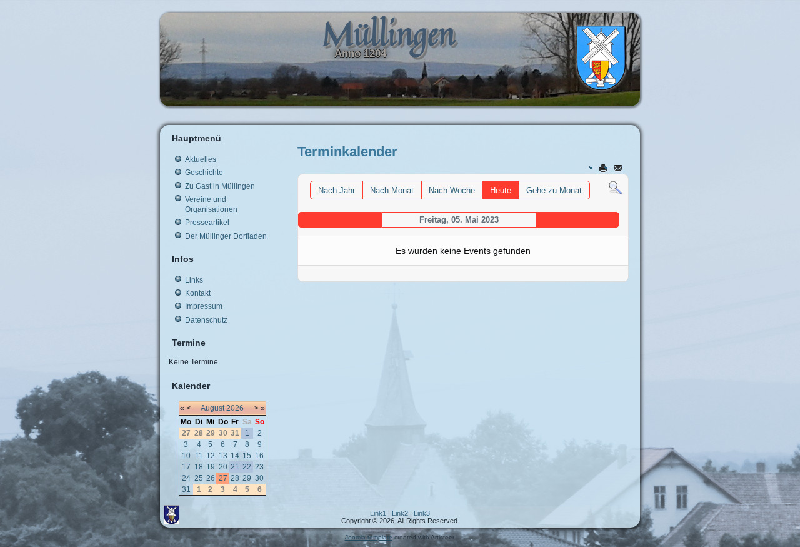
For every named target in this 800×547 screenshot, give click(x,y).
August (212, 408)
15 (246, 455)
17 (186, 467)
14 (235, 455)
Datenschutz (206, 320)
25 (198, 478)
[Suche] (615, 187)
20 (223, 467)
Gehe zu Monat (554, 190)
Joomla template (368, 537)
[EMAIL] (619, 168)
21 (235, 467)
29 (246, 478)
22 (246, 467)
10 (186, 455)
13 (223, 455)
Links (194, 280)
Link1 (378, 513)
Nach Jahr (336, 190)
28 (235, 478)
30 (259, 478)
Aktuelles (200, 159)
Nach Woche (452, 190)
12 (210, 455)
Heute (500, 190)
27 (223, 478)
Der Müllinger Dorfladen (226, 236)
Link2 (400, 513)
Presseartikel (207, 222)
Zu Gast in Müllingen (220, 186)
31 (186, 489)
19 (210, 467)
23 (259, 467)
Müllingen (388, 33)
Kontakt (198, 293)
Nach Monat (392, 190)
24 (186, 478)
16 (259, 455)
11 (199, 455)
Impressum (203, 306)
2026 (235, 408)
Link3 (422, 513)
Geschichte (204, 172)
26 (210, 478)
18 (198, 467)
